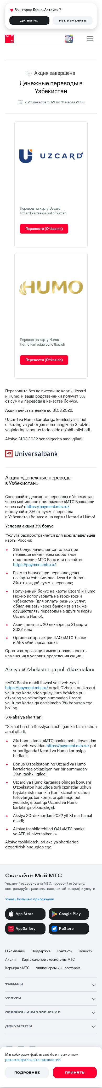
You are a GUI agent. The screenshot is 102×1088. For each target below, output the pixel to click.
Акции (10, 959)
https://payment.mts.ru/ (47, 507)
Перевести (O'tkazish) (44, 228)
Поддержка (41, 951)
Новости (86, 951)
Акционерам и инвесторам (58, 968)
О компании (15, 951)
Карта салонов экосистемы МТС (48, 959)
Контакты (64, 951)
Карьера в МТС (17, 968)
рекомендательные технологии (33, 1060)
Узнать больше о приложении (29, 899)
